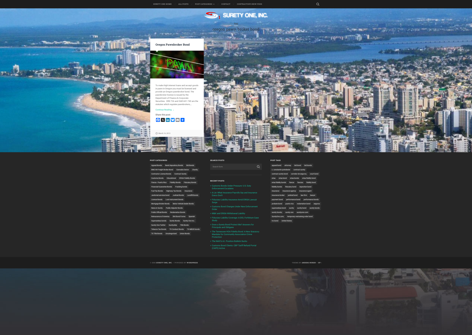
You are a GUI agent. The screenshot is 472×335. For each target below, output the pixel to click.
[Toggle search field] (318, 4)
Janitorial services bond (160, 195)
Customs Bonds (157, 178)
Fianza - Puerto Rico (159, 182)
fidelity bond (311, 182)
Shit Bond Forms (179, 216)
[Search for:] (236, 167)
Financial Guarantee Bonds (161, 187)
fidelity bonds (277, 187)
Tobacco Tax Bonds (158, 229)
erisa (273, 178)
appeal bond (276, 165)
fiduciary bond (290, 187)
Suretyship (173, 225)
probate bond (277, 204)
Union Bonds (185, 234)
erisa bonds (294, 178)
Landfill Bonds (192, 195)
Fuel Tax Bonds (157, 191)
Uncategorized (171, 234)
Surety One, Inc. (164, 263)
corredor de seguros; (299, 174)
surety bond (301, 208)
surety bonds (315, 208)
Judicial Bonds (178, 195)
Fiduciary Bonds (190, 182)
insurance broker (278, 195)
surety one (289, 212)
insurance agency (289, 191)
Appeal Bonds (156, 165)
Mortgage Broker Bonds (160, 204)
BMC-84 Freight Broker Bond (162, 170)
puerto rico (289, 204)
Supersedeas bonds (158, 221)
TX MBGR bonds (193, 229)
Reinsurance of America (160, 216)
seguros (317, 204)
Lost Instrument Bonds (174, 199)
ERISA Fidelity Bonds (187, 178)
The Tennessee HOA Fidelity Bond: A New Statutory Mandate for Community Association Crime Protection (235, 234)
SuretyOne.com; (278, 216)
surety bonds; (277, 212)
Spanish (192, 216)
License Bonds (156, 199)
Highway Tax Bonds (173, 191)
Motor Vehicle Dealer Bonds (183, 204)
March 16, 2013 (164, 133)
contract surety (299, 170)
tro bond (275, 221)
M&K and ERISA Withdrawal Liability (228, 213)
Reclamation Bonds (177, 212)
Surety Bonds (175, 221)
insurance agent (305, 191)
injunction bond (305, 187)
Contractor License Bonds (161, 174)
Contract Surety (180, 174)
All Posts (183, 4)
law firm (304, 195)
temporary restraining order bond (300, 216)
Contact (225, 4)
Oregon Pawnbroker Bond (172, 44)
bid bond (297, 165)
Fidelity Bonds (175, 182)
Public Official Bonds (159, 212)
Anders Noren (309, 263)
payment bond (277, 199)
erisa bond (283, 178)
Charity (195, 170)
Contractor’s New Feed (249, 4)
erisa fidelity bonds (279, 182)
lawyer (312, 195)
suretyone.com (302, 212)
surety (291, 208)
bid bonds (308, 165)
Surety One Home (162, 4)
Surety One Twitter (158, 225)
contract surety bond (280, 174)
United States (287, 221)
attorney (288, 165)
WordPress (192, 263)
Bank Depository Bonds (174, 165)
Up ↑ (320, 263)
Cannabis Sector (182, 170)
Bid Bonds (190, 165)
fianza (291, 182)
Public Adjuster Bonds (174, 208)
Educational (171, 178)
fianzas (300, 182)
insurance (275, 191)
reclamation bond (303, 204)
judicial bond (292, 195)
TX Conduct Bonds (177, 229)
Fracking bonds (181, 187)
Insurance (188, 191)
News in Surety (157, 208)
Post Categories (203, 4)
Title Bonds (184, 225)
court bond (314, 174)
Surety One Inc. (189, 221)
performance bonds (311, 199)
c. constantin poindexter (281, 170)
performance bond (293, 199)
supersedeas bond (279, 208)
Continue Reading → (164, 109)
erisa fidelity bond (309, 178)
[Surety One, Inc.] (236, 15)
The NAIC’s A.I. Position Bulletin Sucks (229, 241)
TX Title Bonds (156, 234)
